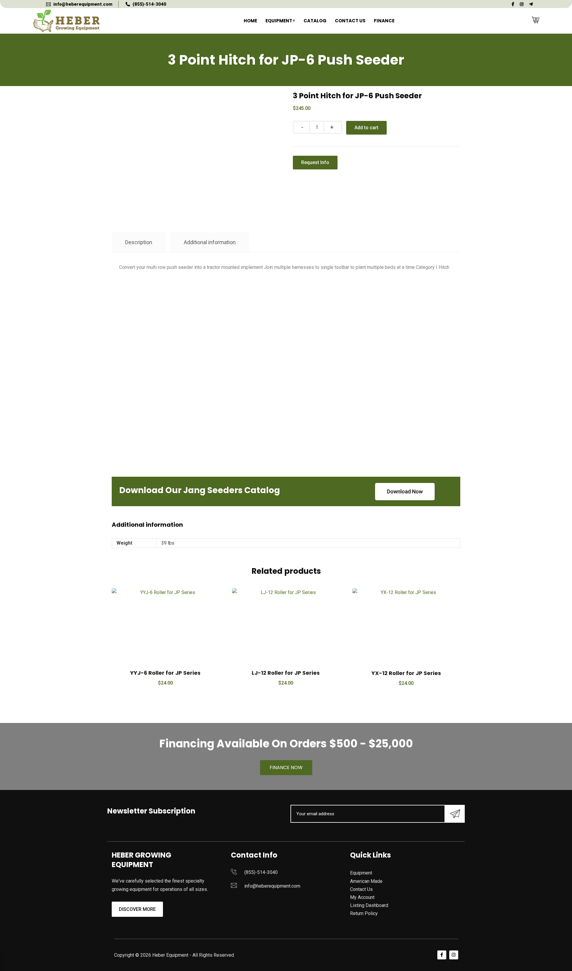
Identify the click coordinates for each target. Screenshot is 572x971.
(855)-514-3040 (149, 4)
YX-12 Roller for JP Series (406, 673)
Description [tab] (138, 242)
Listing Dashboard (369, 905)
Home (250, 21)
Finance (384, 21)
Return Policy (364, 913)
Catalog (315, 21)
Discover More (137, 909)
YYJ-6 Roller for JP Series (165, 673)
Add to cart (366, 127)
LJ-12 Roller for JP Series (286, 673)
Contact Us (350, 21)
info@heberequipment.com (82, 4)
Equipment (278, 21)
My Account (362, 897)
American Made (366, 881)
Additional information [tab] (210, 242)
